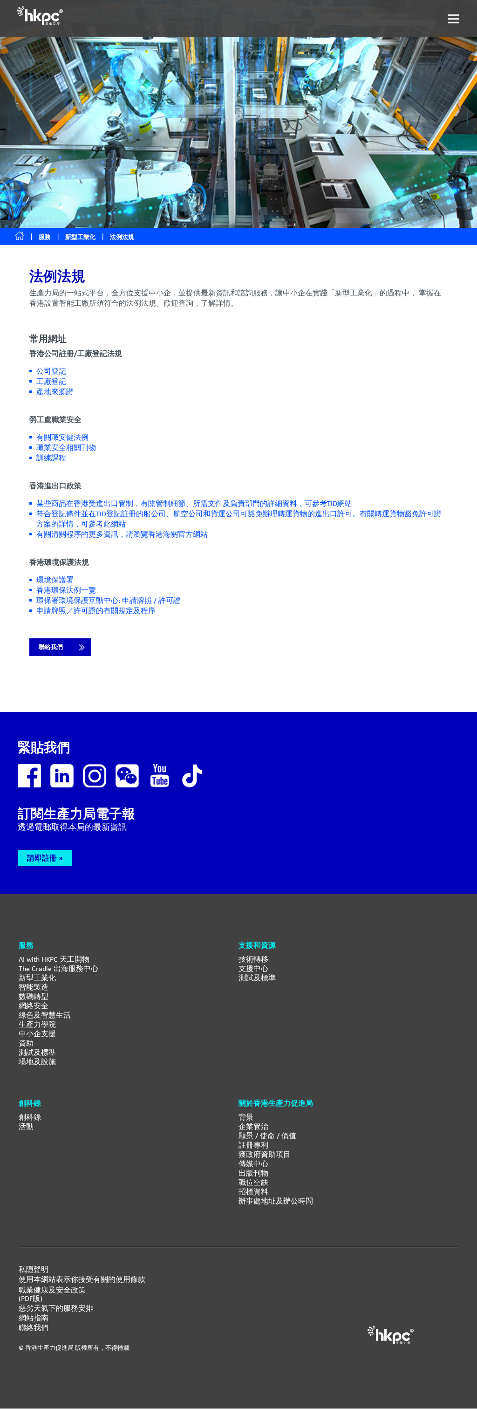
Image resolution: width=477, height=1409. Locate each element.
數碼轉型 (33, 996)
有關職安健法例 (62, 437)
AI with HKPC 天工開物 (54, 959)
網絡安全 (33, 1006)
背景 (245, 1117)
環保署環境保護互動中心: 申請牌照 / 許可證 (108, 600)
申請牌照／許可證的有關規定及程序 (96, 611)
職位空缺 (253, 1182)
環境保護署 (55, 580)
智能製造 (33, 987)
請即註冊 (42, 858)
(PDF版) (30, 1298)
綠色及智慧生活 (45, 1015)
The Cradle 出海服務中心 (58, 968)
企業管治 (253, 1126)
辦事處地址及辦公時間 (275, 1201)
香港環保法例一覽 (66, 590)
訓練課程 (51, 458)
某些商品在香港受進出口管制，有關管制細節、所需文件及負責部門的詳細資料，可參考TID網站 (194, 503)
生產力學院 (37, 1024)
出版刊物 (253, 1173)
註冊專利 (253, 1145)
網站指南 (33, 1318)
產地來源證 (55, 392)
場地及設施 (37, 1062)
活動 (26, 1126)
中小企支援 (37, 1034)
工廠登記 (51, 381)
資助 (26, 1043)
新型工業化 (80, 237)
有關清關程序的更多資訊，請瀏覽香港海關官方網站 (122, 534)
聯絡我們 (51, 647)
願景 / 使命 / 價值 (267, 1136)
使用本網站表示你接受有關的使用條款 (82, 1279)
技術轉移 (253, 959)
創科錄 (30, 1117)
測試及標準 (37, 1052)
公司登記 (51, 371)
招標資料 (253, 1192)
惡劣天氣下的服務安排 (56, 1308)
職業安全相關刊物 (66, 447)
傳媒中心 (253, 1164)
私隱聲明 (33, 1269)
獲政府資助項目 (264, 1154)
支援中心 (253, 968)
